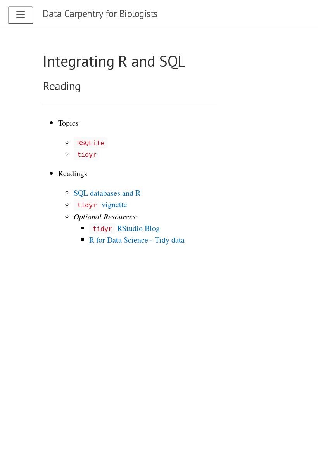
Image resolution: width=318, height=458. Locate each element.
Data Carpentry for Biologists (100, 13)
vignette (102, 204)
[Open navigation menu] (20, 15)
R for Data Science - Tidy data (137, 239)
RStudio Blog (126, 228)
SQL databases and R (107, 192)
